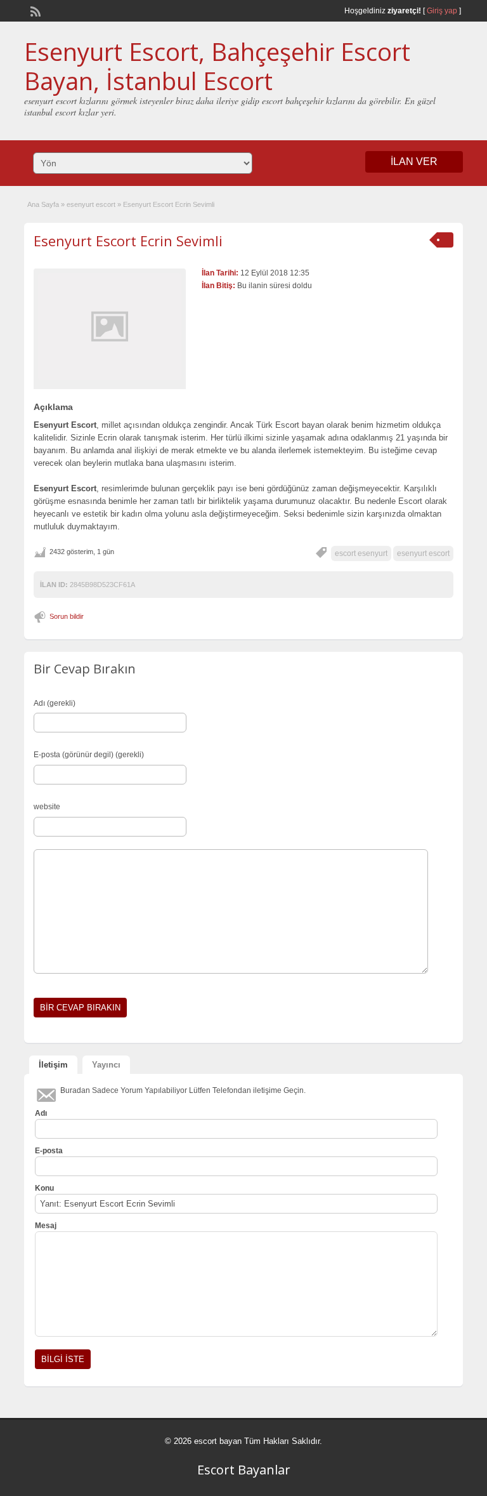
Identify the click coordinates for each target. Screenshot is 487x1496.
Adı (41, 1113)
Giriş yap (442, 10)
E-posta (49, 1150)
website (47, 806)
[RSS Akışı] (34, 10)
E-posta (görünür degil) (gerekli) (89, 754)
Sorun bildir (66, 616)
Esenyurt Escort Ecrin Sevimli (128, 240)
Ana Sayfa (43, 204)
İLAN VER (414, 161)
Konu (44, 1188)
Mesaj (45, 1225)
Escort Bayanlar (243, 1469)
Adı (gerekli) (54, 703)
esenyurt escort (91, 204)
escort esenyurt (361, 553)
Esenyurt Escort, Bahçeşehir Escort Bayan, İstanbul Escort (217, 66)
